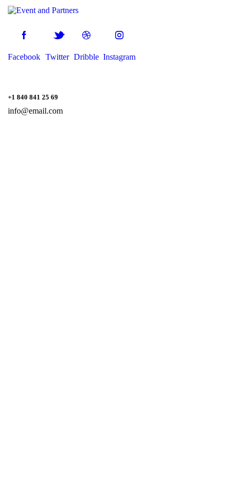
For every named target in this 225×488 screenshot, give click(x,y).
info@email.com (35, 110)
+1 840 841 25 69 (33, 97)
